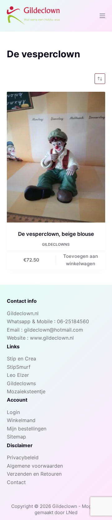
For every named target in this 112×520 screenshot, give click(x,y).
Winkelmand (21, 420)
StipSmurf (18, 367)
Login (13, 412)
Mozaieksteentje (26, 391)
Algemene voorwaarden (35, 466)
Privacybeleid (23, 457)
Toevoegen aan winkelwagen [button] (80, 260)
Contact (16, 482)
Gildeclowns (56, 244)
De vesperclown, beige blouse (56, 234)
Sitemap (16, 437)
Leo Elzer (18, 375)
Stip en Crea (21, 358)
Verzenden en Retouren (34, 474)
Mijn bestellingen (26, 428)
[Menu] (102, 16)
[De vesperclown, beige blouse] (56, 157)
